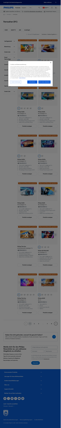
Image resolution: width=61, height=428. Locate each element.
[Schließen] (50, 62)
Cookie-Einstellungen (15, 82)
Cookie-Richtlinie (21, 78)
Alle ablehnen (32, 82)
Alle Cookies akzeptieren (44, 82)
